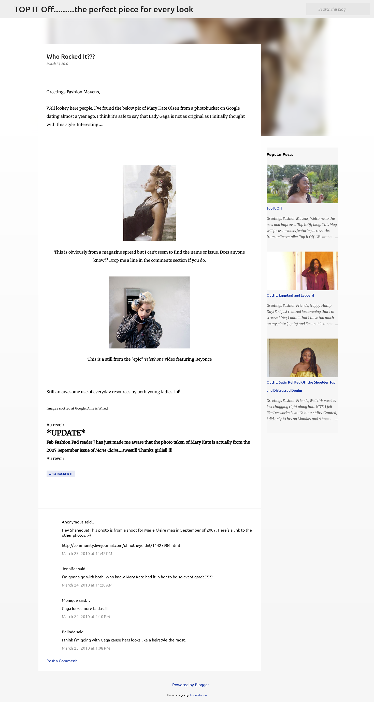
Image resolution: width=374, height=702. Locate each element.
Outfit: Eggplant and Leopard (290, 295)
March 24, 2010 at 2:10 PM (86, 616)
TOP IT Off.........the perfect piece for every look (103, 9)
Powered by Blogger (190, 684)
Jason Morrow (198, 695)
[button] (50, 74)
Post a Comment (62, 660)
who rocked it (61, 474)
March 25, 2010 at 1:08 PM (86, 647)
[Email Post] (50, 467)
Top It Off (274, 208)
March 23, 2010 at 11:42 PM (87, 553)
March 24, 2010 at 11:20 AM (87, 584)
